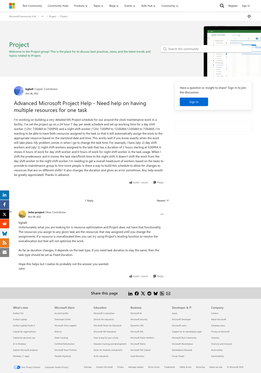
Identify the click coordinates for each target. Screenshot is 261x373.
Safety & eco (185, 367)
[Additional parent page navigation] (42, 16)
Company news (218, 325)
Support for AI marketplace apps (187, 331)
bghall (29, 89)
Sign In (246, 5)
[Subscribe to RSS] (162, 293)
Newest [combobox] (163, 200)
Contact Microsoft (104, 367)
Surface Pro (18, 313)
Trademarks (169, 367)
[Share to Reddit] (149, 293)
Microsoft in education (104, 313)
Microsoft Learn (179, 325)
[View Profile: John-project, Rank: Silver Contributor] (22, 214)
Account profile (61, 313)
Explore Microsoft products (25, 350)
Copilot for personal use (24, 337)
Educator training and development (110, 343)
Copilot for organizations (24, 331)
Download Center (62, 319)
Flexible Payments (62, 356)
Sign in (194, 102)
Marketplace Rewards (182, 350)
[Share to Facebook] (137, 293)
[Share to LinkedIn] (130, 293)
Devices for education (104, 319)
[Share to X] (143, 293)
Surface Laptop (20, 319)
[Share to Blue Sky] (156, 293)
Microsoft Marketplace (182, 343)
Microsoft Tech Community (184, 337)
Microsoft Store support (65, 325)
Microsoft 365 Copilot (140, 350)
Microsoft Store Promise (65, 350)
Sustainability (217, 356)
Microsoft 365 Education (105, 331)
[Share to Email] (168, 293)
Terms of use (154, 367)
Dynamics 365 (136, 325)
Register (233, 5)
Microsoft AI (136, 313)
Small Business (137, 356)
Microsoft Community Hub (22, 16)
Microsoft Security (138, 319)
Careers (214, 313)
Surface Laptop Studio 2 (24, 325)
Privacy (120, 367)
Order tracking (61, 337)
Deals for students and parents (108, 350)
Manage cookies (135, 367)
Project (52, 16)
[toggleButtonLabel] (249, 16)
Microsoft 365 (136, 331)
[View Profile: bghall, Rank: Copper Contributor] (19, 91)
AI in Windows (19, 343)
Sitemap (88, 367)
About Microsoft (218, 319)
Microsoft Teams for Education (108, 325)
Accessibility (217, 350)
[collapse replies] (10, 212)
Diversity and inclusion (221, 343)
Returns (58, 331)
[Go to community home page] (12, 6)
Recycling (200, 367)
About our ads (215, 367)
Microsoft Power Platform (142, 337)
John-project (36, 212)
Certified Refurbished (64, 343)
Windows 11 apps (21, 356)
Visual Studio (178, 356)
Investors (215, 337)
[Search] (222, 5)
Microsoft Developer (181, 319)
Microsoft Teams (138, 343)
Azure (174, 313)
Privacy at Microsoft (220, 331)
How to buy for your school (106, 337)
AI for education (101, 356)
